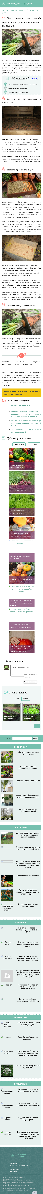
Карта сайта (14, 1169)
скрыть (32, 78)
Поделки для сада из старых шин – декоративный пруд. (28, 848)
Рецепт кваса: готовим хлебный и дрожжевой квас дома (27, 930)
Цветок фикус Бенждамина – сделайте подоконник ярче (28, 796)
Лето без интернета (19, 405)
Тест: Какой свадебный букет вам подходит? (28, 1024)
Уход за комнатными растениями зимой (28, 810)
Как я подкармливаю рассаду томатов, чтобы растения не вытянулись (27, 958)
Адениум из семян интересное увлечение (28, 767)
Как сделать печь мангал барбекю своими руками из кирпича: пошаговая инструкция (28, 1135)
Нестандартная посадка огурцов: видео (28, 905)
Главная (5, 10)
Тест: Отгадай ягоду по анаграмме (28, 1038)
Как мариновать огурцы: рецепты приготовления (28, 1090)
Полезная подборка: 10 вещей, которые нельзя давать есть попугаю (28, 1053)
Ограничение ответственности (21, 1165)
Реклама (13, 1171)
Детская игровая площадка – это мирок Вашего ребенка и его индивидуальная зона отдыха (27, 864)
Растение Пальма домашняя (28, 781)
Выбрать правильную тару (16, 88)
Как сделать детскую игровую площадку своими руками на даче (27, 892)
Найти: (9, 738)
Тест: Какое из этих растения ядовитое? (28, 1066)
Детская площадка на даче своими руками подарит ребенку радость (27, 835)
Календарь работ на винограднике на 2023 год (28, 1000)
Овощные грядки (16, 10)
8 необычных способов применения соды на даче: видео (28, 944)
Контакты (13, 1163)
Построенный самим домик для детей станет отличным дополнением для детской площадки (28, 973)
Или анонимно (29, 674)
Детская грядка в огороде (28, 876)
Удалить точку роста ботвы (16, 92)
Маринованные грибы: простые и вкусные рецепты (28, 1104)
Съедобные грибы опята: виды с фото (28, 1119)
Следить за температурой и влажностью (21, 84)
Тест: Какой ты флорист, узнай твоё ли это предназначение (28, 987)
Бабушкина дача (13, 4)
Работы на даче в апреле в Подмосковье (28, 753)
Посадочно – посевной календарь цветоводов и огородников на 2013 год (25, 423)
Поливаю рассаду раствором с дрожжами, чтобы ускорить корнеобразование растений (25, 414)
